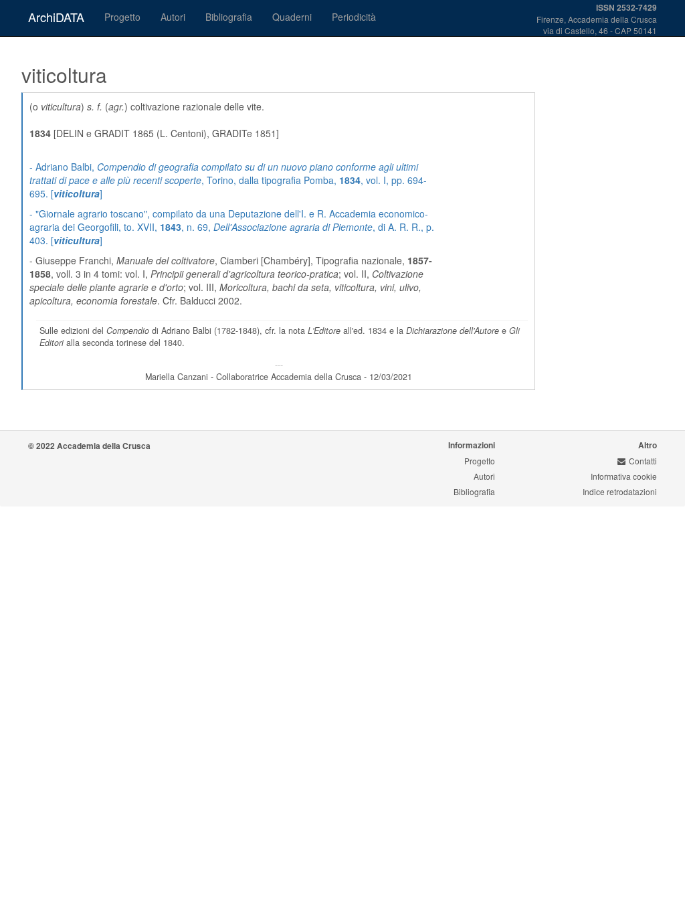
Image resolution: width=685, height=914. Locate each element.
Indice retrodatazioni (620, 491)
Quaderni (292, 16)
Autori (173, 16)
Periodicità (354, 16)
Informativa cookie (624, 476)
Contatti (643, 460)
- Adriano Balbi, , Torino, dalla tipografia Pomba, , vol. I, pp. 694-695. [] (228, 180)
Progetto (122, 16)
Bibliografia (228, 16)
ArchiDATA (56, 16)
